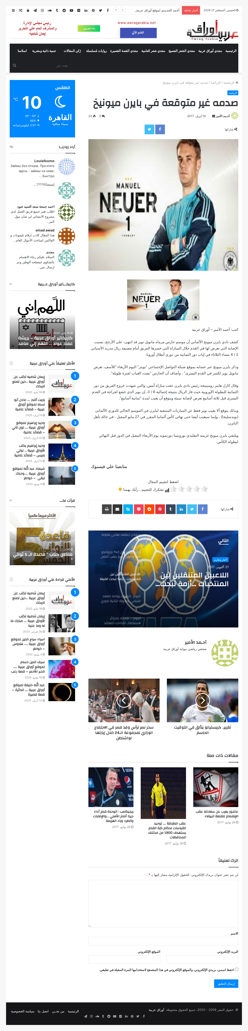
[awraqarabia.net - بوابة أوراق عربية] (212, 30)
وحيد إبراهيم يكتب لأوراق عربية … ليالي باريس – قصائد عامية (29, 450)
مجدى (50, 252)
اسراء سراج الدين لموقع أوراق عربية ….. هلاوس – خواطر (28, 644)
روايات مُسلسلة (96, 51)
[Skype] (128, 509)
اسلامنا (22, 51)
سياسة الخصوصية (22, 1011)
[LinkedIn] (181, 509)
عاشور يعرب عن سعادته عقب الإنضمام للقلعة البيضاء (217, 814)
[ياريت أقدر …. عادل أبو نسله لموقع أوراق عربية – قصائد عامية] (61, 407)
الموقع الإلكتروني (149, 951)
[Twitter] (149, 129)
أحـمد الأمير (223, 116)
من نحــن (58, 1011)
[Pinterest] (160, 509)
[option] (163, 579)
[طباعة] (107, 509)
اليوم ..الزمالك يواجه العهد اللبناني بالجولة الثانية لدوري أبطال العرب (194, 579)
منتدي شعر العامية (153, 51)
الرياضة (216, 82)
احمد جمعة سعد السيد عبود (35, 206)
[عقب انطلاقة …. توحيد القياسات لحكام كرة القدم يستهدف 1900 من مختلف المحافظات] (163, 793)
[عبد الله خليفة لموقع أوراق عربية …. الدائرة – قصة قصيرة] (61, 692)
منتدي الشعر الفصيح (182, 51)
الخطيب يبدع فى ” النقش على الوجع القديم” (44, 557)
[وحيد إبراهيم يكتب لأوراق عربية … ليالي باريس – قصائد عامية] (61, 453)
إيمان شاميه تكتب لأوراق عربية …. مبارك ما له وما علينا (27, 621)
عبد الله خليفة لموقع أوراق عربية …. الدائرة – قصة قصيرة (28, 690)
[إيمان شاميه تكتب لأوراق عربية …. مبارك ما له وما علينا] (61, 623)
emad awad (45, 230)
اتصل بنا (43, 1011)
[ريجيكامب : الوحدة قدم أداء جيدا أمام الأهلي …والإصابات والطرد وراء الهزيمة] (110, 787)
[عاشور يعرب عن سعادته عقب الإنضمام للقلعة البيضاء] (215, 787)
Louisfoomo (44, 161)
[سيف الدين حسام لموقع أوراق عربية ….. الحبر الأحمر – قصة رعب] (61, 669)
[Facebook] (160, 129)
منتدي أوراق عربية (210, 51)
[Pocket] (139, 509)
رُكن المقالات (72, 51)
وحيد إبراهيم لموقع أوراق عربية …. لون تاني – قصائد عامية (28, 428)
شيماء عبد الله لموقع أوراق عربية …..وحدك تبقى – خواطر (29, 473)
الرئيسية (231, 51)
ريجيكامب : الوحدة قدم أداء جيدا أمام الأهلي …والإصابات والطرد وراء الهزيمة (113, 816)
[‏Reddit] (149, 509)
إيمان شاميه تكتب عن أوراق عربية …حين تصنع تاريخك (28, 381)
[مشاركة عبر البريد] (117, 509)
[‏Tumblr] (171, 509)
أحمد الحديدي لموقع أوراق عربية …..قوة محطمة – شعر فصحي (137, 10)
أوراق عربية (156, 1010)
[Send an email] (213, 116)
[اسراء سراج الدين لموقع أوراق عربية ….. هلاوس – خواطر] (61, 646)
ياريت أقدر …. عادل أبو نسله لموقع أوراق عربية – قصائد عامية (29, 404)
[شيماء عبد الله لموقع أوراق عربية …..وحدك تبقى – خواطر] (61, 476)
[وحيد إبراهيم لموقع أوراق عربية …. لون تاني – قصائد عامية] (61, 430)
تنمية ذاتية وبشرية (44, 51)
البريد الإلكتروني (227, 951)
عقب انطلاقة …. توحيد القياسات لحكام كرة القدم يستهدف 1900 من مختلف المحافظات (167, 830)
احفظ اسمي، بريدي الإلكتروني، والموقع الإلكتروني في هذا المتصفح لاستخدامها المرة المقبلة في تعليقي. (166, 970)
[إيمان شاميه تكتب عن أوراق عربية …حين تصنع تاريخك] (61, 384)
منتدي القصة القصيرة (124, 51)
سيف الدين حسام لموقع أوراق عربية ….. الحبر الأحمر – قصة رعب (28, 667)
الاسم (234, 933)
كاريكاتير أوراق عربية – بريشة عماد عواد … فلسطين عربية (45, 341)
